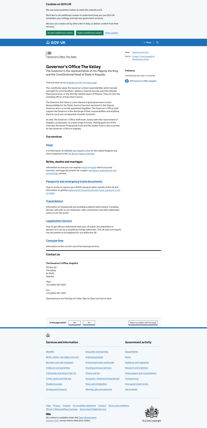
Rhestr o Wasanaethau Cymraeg (61, 409)
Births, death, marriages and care (62, 357)
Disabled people (54, 384)
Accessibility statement (84, 405)
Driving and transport (56, 389)
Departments (131, 351)
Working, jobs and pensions (99, 389)
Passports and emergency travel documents (74, 181)
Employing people (94, 357)
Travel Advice (54, 201)
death (93, 167)
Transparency (131, 378)
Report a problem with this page (143, 322)
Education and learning (97, 351)
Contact (102, 405)
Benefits (50, 351)
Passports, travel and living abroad (102, 378)
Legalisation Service (59, 221)
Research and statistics (136, 367)
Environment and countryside (100, 362)
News (128, 357)
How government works (136, 384)
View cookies (111, 33)
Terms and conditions (118, 405)
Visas (49, 145)
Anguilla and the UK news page (82, 82)
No (91, 322)
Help (48, 405)
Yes (77, 322)
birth (85, 167)
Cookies (66, 405)
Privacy (56, 405)
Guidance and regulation (137, 362)
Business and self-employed (59, 362)
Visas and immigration (96, 384)
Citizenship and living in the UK (61, 373)
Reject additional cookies (90, 32)
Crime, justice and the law (58, 378)
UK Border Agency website (81, 153)
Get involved (131, 389)
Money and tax (93, 373)
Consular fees (54, 240)
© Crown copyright (151, 420)
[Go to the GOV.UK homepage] (55, 42)
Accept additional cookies (60, 32)
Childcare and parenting (58, 367)
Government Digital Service (93, 409)
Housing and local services (99, 367)
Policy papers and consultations (140, 373)
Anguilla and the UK (140, 52)
